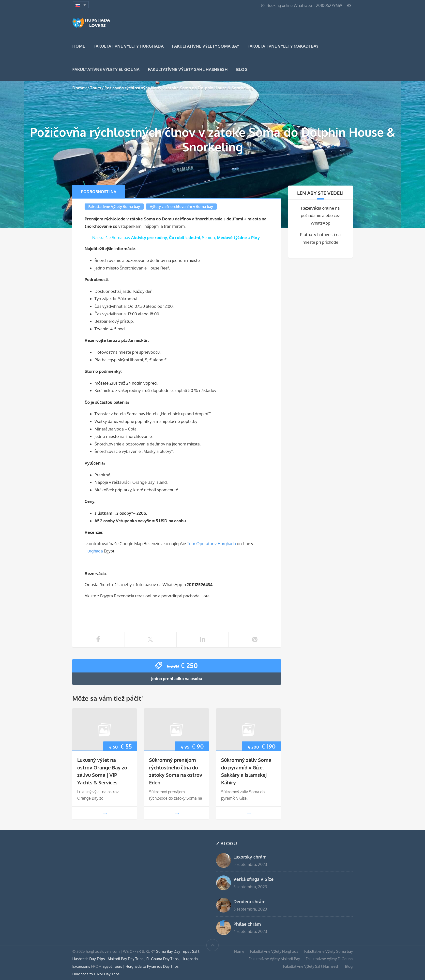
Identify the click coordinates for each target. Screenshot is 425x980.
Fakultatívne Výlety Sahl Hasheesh (188, 69)
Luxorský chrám (250, 856)
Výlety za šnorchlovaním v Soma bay (181, 206)
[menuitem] (81, 4)
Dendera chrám (249, 901)
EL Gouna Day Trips (163, 958)
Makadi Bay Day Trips (126, 958)
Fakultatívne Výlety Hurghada (128, 46)
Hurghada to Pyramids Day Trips (152, 966)
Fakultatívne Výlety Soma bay (205, 46)
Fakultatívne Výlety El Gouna (105, 69)
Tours (95, 87)
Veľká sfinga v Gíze (253, 879)
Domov (79, 87)
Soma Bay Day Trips (173, 951)
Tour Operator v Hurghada (211, 543)
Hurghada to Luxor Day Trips (96, 974)
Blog (241, 69)
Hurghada (94, 550)
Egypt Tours (112, 966)
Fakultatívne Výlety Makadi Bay (283, 46)
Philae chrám (247, 924)
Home (78, 46)
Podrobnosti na (98, 191)
